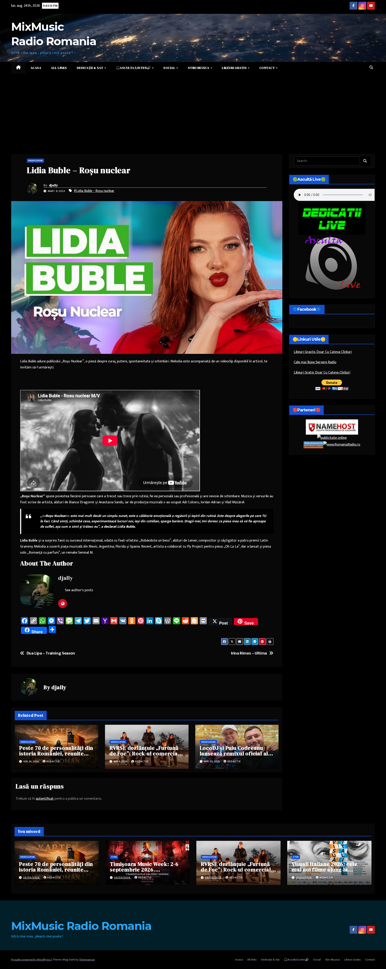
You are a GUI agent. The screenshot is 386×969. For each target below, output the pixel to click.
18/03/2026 (304, 877)
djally (53, 185)
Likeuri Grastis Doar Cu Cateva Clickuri (323, 352)
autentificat (45, 799)
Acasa (36, 68)
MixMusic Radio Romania (81, 926)
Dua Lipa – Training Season (51, 653)
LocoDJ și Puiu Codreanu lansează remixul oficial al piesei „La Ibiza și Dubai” (234, 753)
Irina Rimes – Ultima (249, 653)
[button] (371, 68)
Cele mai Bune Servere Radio (315, 362)
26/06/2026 (31, 877)
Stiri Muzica (199, 68)
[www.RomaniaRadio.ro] (341, 445)
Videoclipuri (35, 160)
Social (169, 68)
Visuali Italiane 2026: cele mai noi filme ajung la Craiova (324, 869)
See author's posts (79, 590)
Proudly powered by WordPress (31, 959)
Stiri (114, 857)
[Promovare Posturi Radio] (313, 445)
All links (59, 68)
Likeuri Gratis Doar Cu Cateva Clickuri (322, 373)
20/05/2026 (122, 877)
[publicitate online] (332, 438)
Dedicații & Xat (90, 68)
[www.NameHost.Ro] (332, 427)
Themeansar (87, 959)
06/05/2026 (213, 877)
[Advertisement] (193, 107)
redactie (53, 761)
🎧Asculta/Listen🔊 (134, 68)
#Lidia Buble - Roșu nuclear (94, 191)
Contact (267, 68)
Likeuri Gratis (235, 68)
